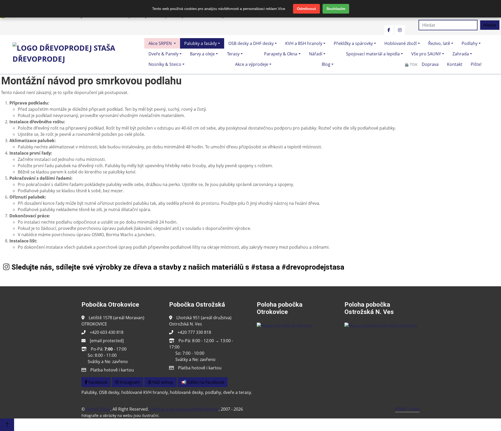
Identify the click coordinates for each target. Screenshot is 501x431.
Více (281, 9)
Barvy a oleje (202, 54)
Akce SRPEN (160, 43)
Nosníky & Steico (164, 64)
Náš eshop (162, 382)
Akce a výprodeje (251, 64)
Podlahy (470, 43)
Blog (326, 64)
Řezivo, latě (439, 43)
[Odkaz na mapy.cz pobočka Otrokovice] (284, 325)
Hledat (489, 25)
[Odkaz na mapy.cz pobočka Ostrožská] (380, 325)
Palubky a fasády (200, 43)
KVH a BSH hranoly (303, 43)
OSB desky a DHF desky (251, 43)
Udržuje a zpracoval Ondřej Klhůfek (184, 409)
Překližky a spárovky (353, 43)
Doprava (430, 64)
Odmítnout (306, 9)
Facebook (97, 382)
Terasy (233, 54)
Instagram (129, 382)
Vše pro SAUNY (426, 54)
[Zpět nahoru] (7, 424)
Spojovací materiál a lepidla (373, 54)
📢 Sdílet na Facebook (202, 382)
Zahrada (460, 54)
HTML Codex (407, 409)
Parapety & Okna (280, 54)
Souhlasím (335, 9)
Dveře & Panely (163, 54)
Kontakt (454, 64)
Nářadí (315, 54)
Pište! (476, 64)
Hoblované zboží (400, 43)
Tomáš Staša (98, 409)
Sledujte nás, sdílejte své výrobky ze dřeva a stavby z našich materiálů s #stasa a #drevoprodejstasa (177, 267)
